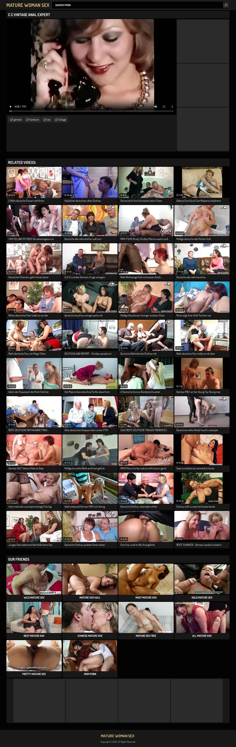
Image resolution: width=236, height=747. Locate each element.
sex (48, 119)
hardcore (34, 119)
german (18, 119)
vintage (62, 119)
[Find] (226, 5)
